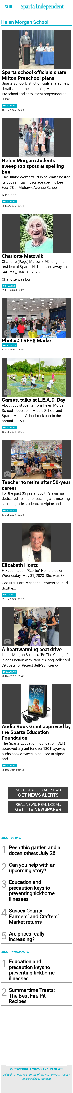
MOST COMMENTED (15, 952)
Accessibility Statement (36, 1079)
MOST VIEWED (11, 838)
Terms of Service (39, 1074)
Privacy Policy (59, 1074)
